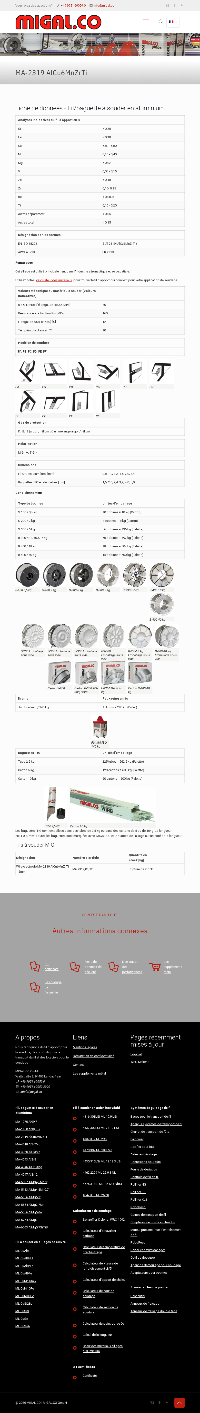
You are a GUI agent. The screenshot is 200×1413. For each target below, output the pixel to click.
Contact (78, 1065)
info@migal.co (104, 5)
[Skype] (167, 5)
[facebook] (174, 5)
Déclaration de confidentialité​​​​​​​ (93, 1056)
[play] (182, 5)
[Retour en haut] (179, 1403)
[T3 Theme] (58, 22)
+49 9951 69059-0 (73, 5)
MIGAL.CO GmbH (55, 1402)
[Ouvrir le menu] (145, 21)
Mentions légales (85, 1047)
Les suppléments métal (89, 1073)
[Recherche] (161, 22)
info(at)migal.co (31, 1092)
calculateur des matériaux (54, 280)
